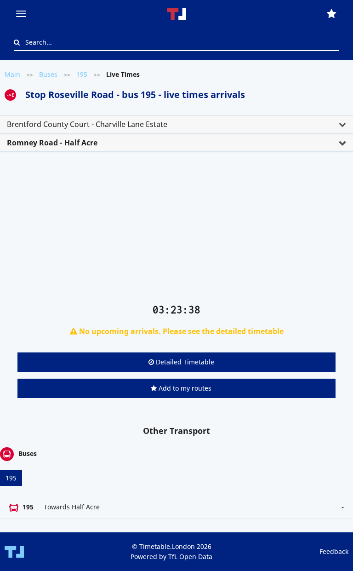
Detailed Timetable (184, 362)
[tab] (176, 124)
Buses (48, 74)
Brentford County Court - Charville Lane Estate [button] (87, 124)
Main (12, 74)
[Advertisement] (176, 231)
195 (81, 74)
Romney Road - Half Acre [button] (52, 143)
